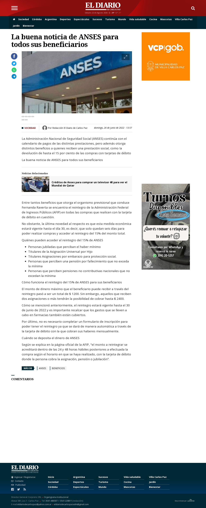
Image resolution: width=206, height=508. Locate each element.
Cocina (153, 19)
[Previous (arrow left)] (23, 119)
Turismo (110, 19)
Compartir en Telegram (14, 76)
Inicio (51, 477)
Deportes (65, 19)
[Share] (26, 116)
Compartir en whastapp (14, 70)
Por (67, 127)
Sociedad (23, 19)
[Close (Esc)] (23, 116)
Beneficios (58, 368)
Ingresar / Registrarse (24, 477)
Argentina (51, 19)
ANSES (42, 368)
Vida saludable (137, 19)
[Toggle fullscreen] (29, 116)
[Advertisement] (77, 423)
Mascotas (166, 19)
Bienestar (28, 25)
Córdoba (37, 19)
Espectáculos (81, 19)
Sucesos (97, 19)
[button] (192, 8)
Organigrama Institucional (56, 497)
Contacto (18, 481)
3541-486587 (51, 500)
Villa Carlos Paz (183, 19)
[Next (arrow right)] (26, 119)
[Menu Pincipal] (14, 8)
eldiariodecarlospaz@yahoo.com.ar (34, 504)
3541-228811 (66, 500)
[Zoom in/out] (32, 116)
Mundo (122, 19)
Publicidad (20, 485)
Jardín (16, 25)
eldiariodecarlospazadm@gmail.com (71, 504)
